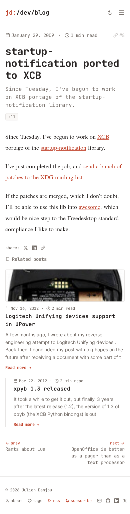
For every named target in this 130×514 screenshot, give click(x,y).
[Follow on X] (125, 501)
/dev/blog (27, 12)
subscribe (81, 500)
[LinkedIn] (116, 500)
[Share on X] (25, 248)
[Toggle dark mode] (110, 12)
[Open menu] (121, 12)
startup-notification (63, 147)
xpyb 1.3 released (42, 388)
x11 (11, 116)
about (16, 500)
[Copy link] (43, 248)
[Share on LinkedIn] (34, 248)
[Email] (99, 500)
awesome (89, 207)
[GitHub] (108, 500)
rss (56, 500)
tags (37, 500)
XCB (103, 136)
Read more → (18, 367)
